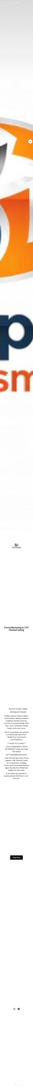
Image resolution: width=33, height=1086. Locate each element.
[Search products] (30, 141)
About (9, 3)
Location (16, 3)
